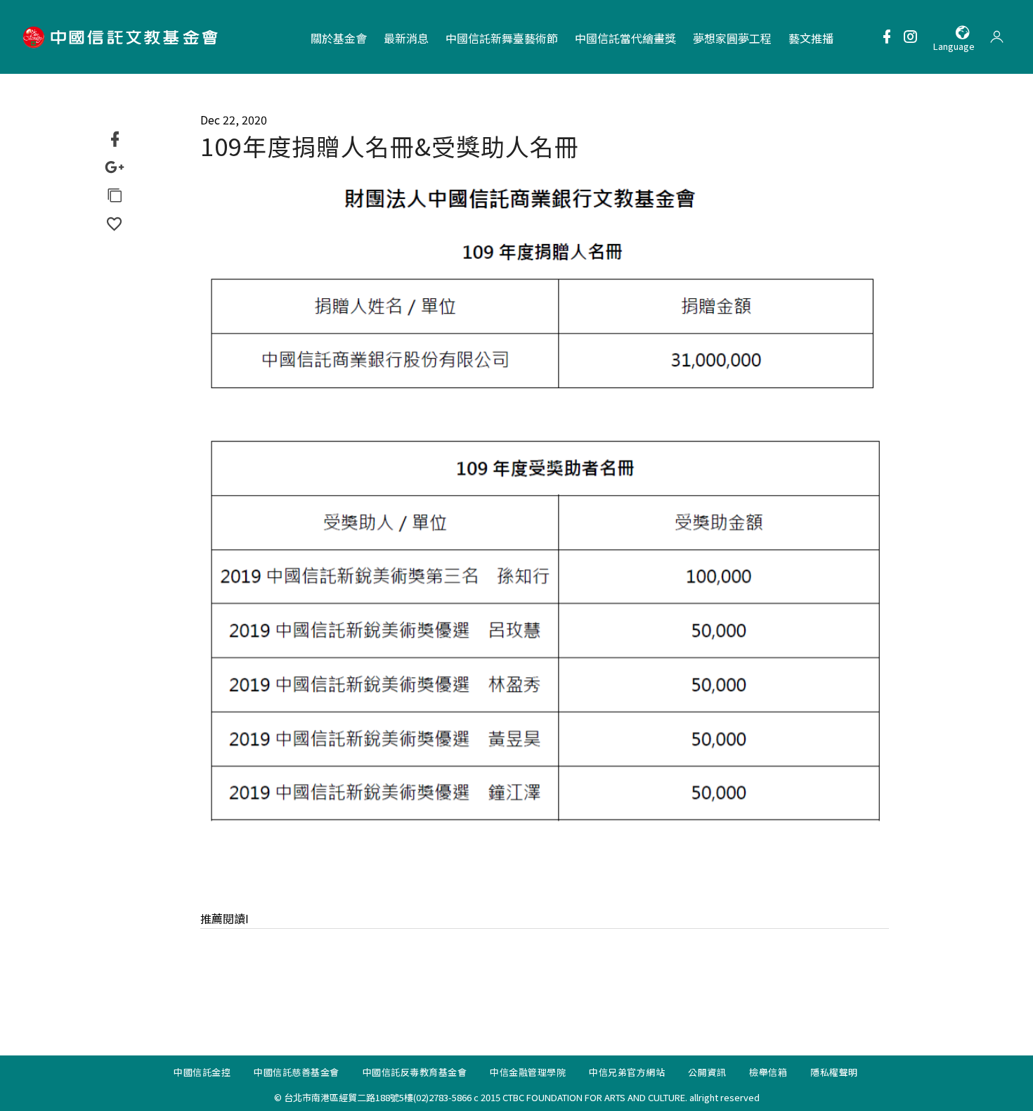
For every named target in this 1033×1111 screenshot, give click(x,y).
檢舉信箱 (768, 1072)
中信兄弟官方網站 (627, 1072)
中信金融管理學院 (528, 1072)
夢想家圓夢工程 (732, 38)
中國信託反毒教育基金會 (415, 1072)
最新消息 (406, 38)
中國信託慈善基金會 (296, 1072)
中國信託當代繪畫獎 (625, 38)
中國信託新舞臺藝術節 (502, 38)
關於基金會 (339, 38)
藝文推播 (810, 38)
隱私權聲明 (834, 1072)
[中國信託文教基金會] (122, 37)
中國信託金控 (202, 1072)
